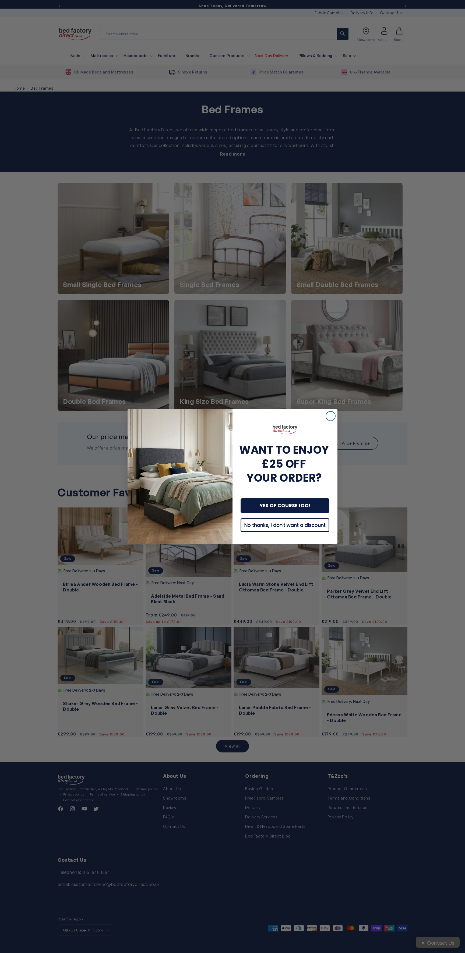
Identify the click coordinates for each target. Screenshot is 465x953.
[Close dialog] (330, 416)
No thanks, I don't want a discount (285, 525)
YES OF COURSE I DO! (285, 505)
